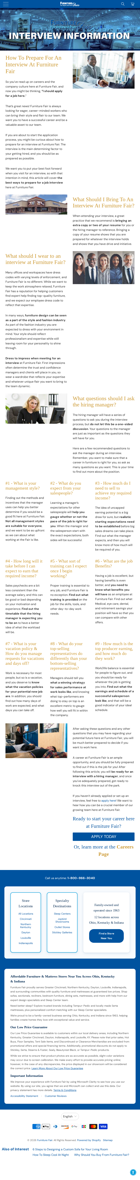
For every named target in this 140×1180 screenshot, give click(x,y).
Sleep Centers (62, 913)
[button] (133, 1172)
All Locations (25, 913)
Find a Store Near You (106, 936)
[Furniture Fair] (70, 4)
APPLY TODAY (103, 836)
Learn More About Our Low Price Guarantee (57, 1068)
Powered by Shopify (89, 1140)
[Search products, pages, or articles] (122, 4)
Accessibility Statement (24, 1096)
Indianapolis (26, 943)
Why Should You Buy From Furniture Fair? (101, 1155)
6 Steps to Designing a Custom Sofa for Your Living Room (70, 1149)
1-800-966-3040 (81, 878)
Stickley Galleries (62, 932)
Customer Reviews (56, 1096)
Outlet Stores (62, 927)
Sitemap (108, 1140)
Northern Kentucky (25, 926)
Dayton (26, 932)
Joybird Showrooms (62, 920)
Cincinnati (26, 919)
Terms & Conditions (64, 1090)
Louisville (26, 937)
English (68, 1116)
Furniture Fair (44, 1140)
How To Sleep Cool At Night (51, 1155)
